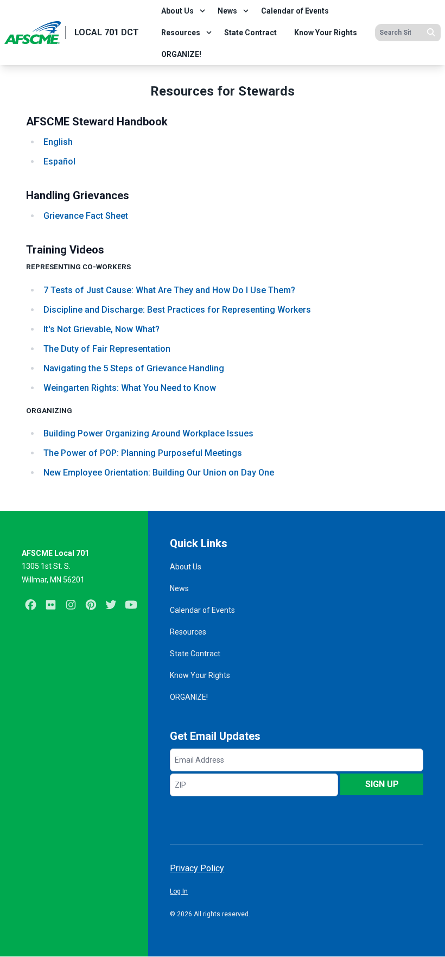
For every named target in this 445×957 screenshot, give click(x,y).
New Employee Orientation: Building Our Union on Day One (158, 472)
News (227, 11)
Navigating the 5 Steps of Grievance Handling (133, 368)
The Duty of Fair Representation (106, 349)
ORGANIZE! (181, 54)
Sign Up (382, 784)
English (58, 142)
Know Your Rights (325, 32)
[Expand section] (202, 11)
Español (59, 161)
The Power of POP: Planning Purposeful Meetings (142, 453)
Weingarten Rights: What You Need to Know (129, 388)
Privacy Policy (197, 868)
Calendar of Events (295, 11)
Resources (180, 32)
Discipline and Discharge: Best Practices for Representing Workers (177, 310)
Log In (179, 891)
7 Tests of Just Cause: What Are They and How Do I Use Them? (169, 290)
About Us (177, 11)
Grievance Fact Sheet (85, 216)
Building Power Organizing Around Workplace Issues (148, 433)
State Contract (250, 32)
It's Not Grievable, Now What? (101, 329)
